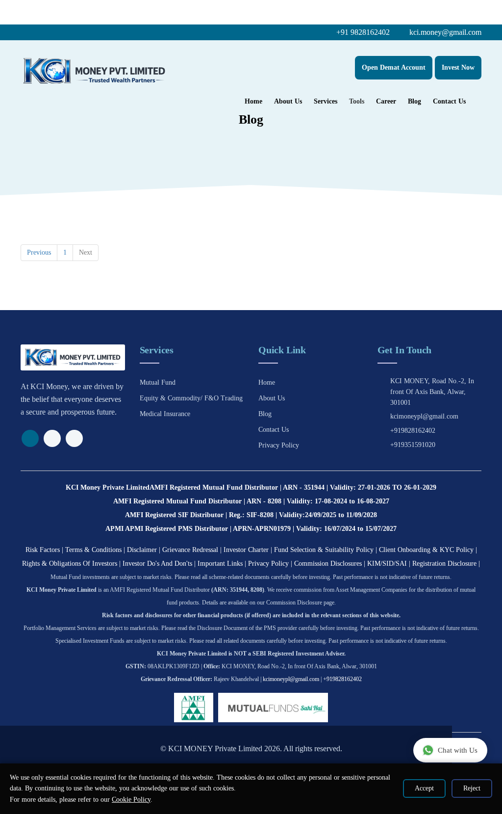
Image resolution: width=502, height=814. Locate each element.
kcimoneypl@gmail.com (424, 416)
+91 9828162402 (362, 32)
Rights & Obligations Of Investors (69, 563)
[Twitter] (52, 438)
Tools (356, 101)
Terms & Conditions (93, 549)
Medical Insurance (165, 414)
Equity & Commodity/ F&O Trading (191, 398)
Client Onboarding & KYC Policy (426, 549)
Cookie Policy (131, 799)
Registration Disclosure (444, 563)
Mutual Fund (158, 382)
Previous (39, 252)
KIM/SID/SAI (387, 563)
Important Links (220, 563)
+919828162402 (412, 430)
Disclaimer (142, 549)
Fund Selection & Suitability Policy (324, 549)
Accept (424, 788)
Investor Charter (246, 549)
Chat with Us (457, 750)
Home (253, 101)
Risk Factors (42, 549)
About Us (288, 101)
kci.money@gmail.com (444, 32)
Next (85, 252)
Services (325, 101)
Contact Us (449, 101)
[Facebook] (30, 438)
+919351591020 (412, 444)
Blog (414, 101)
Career (386, 101)
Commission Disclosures (328, 563)
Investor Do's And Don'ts (157, 563)
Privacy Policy (278, 445)
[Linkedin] (74, 438)
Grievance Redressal (190, 549)
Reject (471, 788)
